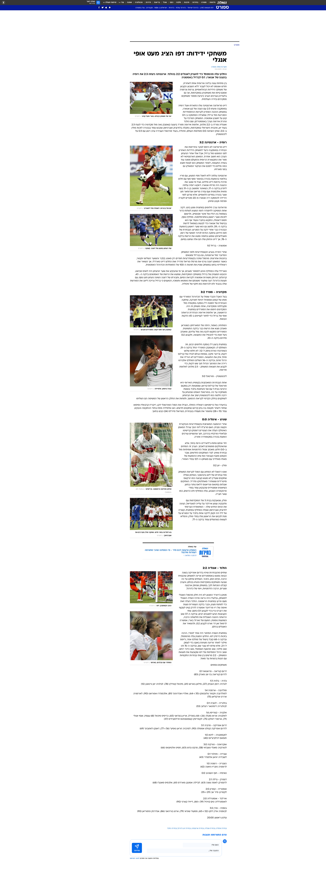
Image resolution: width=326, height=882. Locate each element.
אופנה (129, 2)
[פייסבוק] (99, 7)
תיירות (148, 2)
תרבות (186, 2)
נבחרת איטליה (221, 828)
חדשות (212, 2)
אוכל (165, 2)
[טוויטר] (102, 7)
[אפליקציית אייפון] (106, 7)
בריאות (157, 2)
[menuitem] (211, 2)
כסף (171, 2)
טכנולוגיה (139, 2)
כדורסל (171, 8)
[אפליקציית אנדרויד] (109, 7)
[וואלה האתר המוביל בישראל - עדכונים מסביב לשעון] (222, 2)
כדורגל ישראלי (192, 8)
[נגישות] (3, 2)
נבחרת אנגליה (210, 828)
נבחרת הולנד (172, 828)
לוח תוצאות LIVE (206, 8)
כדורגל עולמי (181, 8)
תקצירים (149, 8)
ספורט (204, 2)
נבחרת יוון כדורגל (184, 828)
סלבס (178, 2)
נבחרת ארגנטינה (198, 828)
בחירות (195, 2)
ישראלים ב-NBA (160, 8)
